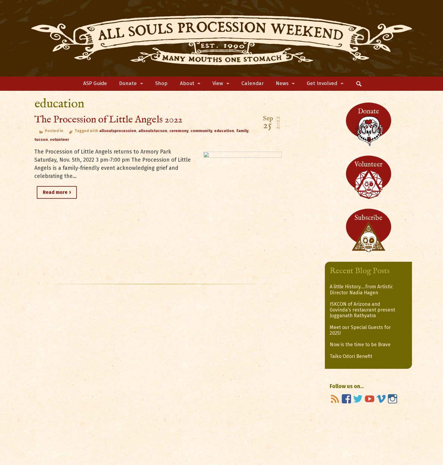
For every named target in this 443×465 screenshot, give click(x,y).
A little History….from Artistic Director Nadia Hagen (361, 289)
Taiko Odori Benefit (351, 356)
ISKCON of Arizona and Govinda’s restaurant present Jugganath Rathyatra (362, 309)
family (242, 130)
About (187, 83)
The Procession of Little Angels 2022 (108, 120)
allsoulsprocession (117, 130)
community (201, 130)
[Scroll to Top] (414, 436)
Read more (55, 192)
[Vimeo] (381, 399)
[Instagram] (392, 399)
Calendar (252, 83)
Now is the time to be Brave (360, 344)
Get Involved (322, 83)
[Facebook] (346, 399)
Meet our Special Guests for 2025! (360, 330)
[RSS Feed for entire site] (335, 399)
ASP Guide (95, 83)
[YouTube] (369, 399)
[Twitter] (358, 399)
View (217, 83)
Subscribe (368, 218)
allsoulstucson (152, 130)
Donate (128, 83)
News (282, 83)
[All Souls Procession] (221, 38)
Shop (161, 83)
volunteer (59, 139)
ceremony (178, 130)
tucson (41, 139)
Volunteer (368, 164)
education (224, 130)
